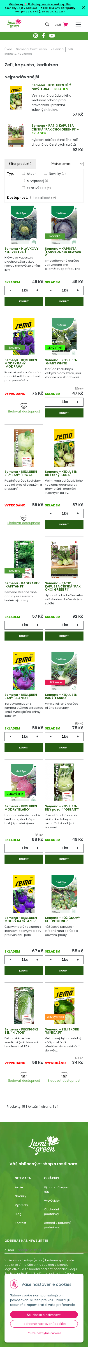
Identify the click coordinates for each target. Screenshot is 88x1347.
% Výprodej (37, 181)
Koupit (24, 301)
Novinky (57, 173)
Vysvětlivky (52, 1200)
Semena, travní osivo (31, 49)
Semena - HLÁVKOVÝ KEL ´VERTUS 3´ (21, 250)
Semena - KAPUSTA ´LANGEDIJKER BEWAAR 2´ (63, 251)
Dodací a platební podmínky (57, 1225)
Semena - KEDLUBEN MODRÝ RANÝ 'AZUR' (21, 919)
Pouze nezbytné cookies (44, 1333)
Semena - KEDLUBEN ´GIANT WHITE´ (61, 362)
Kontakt (20, 1223)
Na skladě (45, 198)
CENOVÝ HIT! (39, 188)
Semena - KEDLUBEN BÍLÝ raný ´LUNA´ (51, 87)
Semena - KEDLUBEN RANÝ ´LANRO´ (61, 696)
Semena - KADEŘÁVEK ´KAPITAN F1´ (22, 585)
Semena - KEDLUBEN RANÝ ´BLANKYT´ (21, 696)
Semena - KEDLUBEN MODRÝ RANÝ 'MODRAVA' (21, 363)
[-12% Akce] (64, 672)
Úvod (8, 49)
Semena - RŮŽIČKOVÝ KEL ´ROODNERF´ (62, 919)
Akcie (19, 1187)
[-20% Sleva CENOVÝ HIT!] (64, 337)
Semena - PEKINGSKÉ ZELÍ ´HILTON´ (21, 1031)
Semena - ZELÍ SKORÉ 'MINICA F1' (62, 1031)
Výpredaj (21, 1205)
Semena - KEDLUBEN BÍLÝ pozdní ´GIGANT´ (62, 808)
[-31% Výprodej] (64, 1006)
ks (26, 290)
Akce (33, 173)
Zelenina (57, 49)
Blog (18, 1214)
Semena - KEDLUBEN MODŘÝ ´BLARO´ (21, 808)
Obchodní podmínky (51, 1211)
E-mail (9, 1250)
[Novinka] (64, 226)
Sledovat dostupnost (23, 411)
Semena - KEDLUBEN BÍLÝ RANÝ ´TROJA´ (21, 473)
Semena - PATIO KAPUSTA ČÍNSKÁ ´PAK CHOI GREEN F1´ (54, 127)
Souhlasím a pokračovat (44, 1315)
